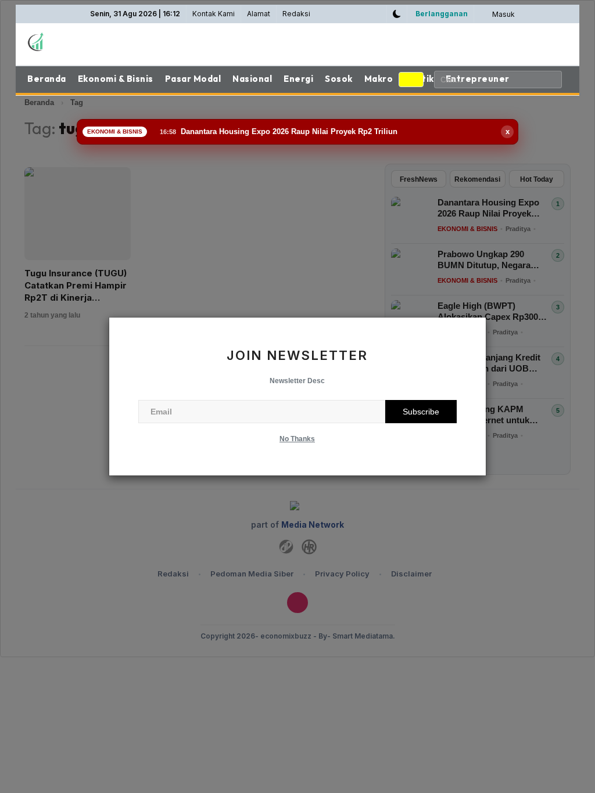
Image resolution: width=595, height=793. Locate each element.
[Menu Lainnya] (411, 79)
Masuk (502, 14)
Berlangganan (441, 13)
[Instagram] (376, 14)
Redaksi (296, 13)
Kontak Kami (213, 13)
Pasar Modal (193, 78)
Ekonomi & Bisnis (115, 78)
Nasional (252, 78)
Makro (378, 78)
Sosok (339, 78)
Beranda (46, 78)
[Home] (88, 41)
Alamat (258, 13)
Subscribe (421, 411)
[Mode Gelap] (397, 14)
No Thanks (297, 439)
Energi (298, 78)
